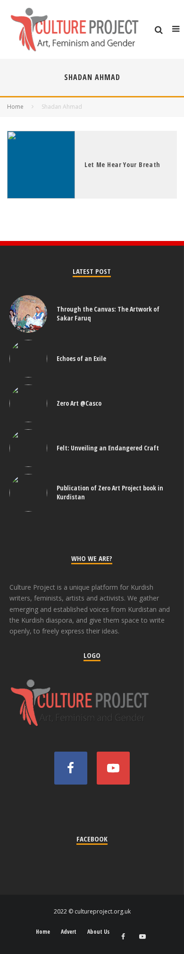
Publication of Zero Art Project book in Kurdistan (110, 492)
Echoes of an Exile (81, 358)
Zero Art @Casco (79, 403)
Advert (68, 932)
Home (43, 932)
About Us (98, 932)
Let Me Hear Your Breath (122, 164)
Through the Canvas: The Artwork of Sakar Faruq (108, 313)
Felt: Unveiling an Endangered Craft (108, 447)
